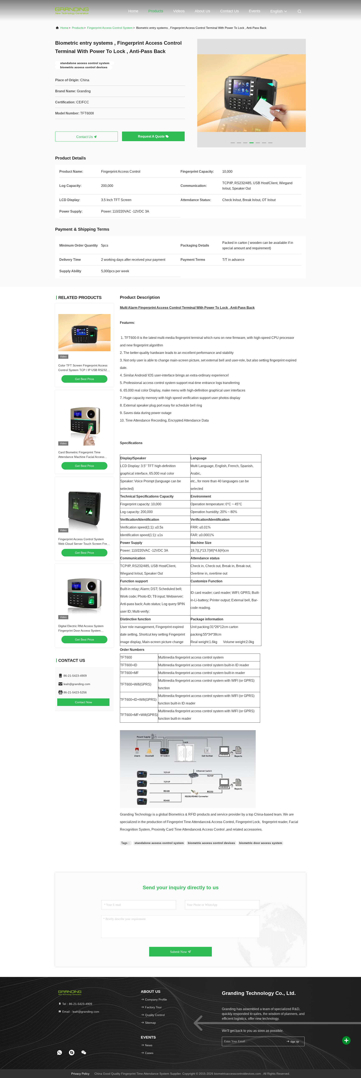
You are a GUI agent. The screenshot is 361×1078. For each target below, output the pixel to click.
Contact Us (229, 11)
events (254, 11)
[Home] (72, 10)
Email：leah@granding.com (80, 1011)
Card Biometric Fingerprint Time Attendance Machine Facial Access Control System (81, 457)
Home (133, 11)
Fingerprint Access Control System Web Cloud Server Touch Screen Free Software (83, 543)
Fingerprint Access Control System (110, 27)
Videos (179, 11)
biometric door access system (260, 843)
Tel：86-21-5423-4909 (76, 1004)
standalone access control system (159, 843)
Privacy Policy (80, 1073)
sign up (294, 1041)
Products (155, 11)
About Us (202, 11)
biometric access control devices (211, 843)
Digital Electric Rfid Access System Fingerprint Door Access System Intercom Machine (81, 630)
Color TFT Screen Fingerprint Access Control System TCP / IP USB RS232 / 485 (83, 370)
